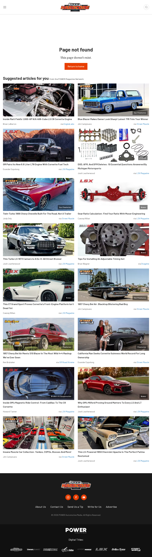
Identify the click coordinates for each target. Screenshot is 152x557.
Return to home (76, 66)
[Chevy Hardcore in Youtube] (84, 497)
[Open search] (146, 7)
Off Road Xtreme (66, 362)
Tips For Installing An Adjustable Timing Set (101, 258)
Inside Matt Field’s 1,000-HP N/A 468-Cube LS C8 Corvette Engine (37, 119)
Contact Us (56, 506)
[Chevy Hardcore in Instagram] (68, 497)
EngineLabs (69, 124)
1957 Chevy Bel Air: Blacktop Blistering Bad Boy (103, 304)
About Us (40, 506)
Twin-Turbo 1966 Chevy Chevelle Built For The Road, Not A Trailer (37, 213)
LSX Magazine (68, 169)
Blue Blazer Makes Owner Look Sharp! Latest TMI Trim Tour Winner (113, 119)
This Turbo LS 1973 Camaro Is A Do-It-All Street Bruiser (32, 258)
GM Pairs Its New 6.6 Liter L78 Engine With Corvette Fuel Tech (35, 164)
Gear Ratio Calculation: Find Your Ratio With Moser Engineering (111, 213)
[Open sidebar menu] (5, 7)
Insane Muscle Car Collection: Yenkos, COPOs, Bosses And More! (37, 451)
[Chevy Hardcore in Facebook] (76, 497)
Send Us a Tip (75, 506)
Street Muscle (143, 124)
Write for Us (94, 506)
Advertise (111, 506)
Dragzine (145, 263)
